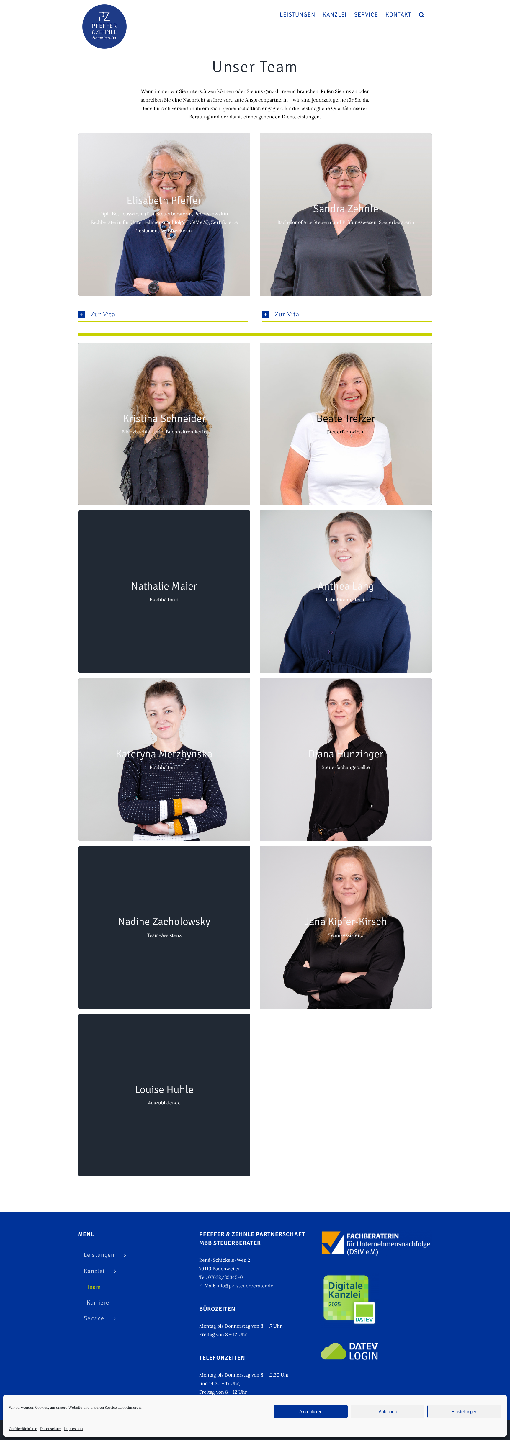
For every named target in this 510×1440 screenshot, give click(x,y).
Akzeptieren (310, 1411)
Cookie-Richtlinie (23, 1428)
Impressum (73, 1428)
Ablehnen (388, 1411)
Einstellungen (464, 1411)
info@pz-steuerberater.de (244, 1286)
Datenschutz (50, 1428)
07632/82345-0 (225, 1277)
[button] (422, 15)
